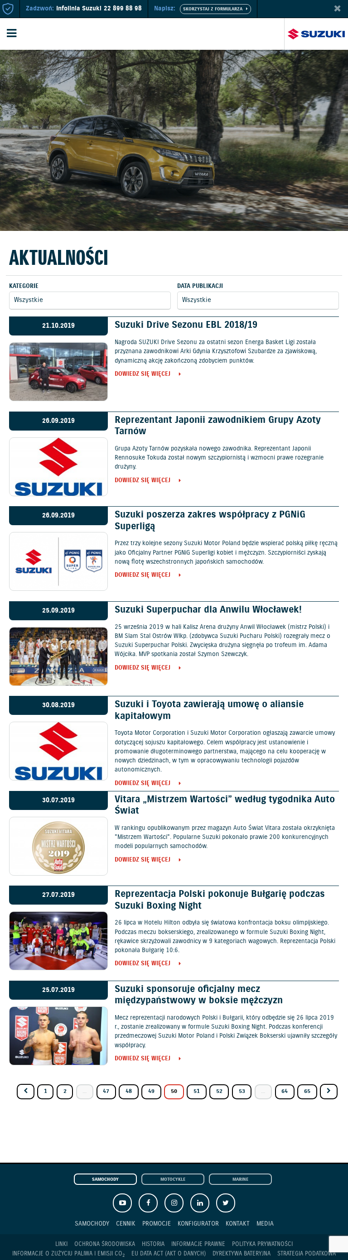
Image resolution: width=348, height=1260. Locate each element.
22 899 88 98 (123, 9)
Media (265, 1223)
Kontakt (238, 1223)
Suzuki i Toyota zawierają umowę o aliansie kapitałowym (209, 710)
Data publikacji (200, 286)
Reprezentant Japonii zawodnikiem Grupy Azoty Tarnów (218, 426)
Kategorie (24, 286)
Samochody (105, 1180)
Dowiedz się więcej (142, 375)
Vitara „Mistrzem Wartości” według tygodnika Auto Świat (225, 805)
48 (129, 1091)
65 (307, 1091)
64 (284, 1091)
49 (151, 1091)
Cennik (125, 1223)
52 (219, 1091)
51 (196, 1091)
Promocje (156, 1223)
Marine (240, 1180)
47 (106, 1091)
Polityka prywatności (262, 1244)
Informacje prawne (198, 1244)
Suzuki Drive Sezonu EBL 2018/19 (186, 325)
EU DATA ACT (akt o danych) (168, 1254)
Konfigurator (198, 1223)
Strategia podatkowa (306, 1254)
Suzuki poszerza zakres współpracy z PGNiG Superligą (210, 520)
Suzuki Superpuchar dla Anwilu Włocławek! (208, 610)
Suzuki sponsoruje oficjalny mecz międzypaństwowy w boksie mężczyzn (199, 995)
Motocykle (172, 1180)
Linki (61, 1244)
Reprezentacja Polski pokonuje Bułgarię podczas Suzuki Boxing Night (220, 900)
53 (242, 1091)
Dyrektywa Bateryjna (242, 1254)
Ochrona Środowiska (104, 1244)
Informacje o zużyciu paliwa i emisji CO (68, 1254)
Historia (153, 1244)
